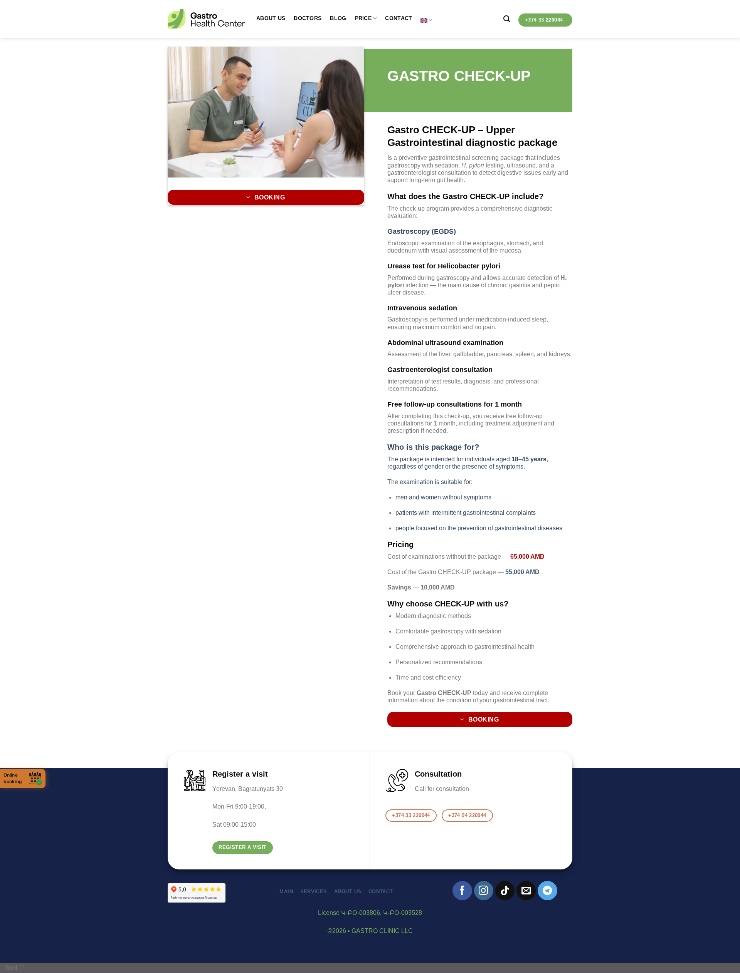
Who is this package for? (433, 447)
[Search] (506, 19)
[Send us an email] (526, 890)
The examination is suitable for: (430, 482)
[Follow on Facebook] (462, 890)
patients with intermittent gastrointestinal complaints (465, 512)
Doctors (307, 18)
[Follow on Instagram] (483, 890)
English (426, 20)
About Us (270, 18)
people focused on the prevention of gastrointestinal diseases (478, 528)
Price (363, 18)
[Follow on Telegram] (547, 890)
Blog (338, 18)
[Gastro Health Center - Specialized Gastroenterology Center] (206, 18)
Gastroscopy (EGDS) (421, 231)
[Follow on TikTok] (505, 890)
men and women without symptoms (443, 497)
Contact (398, 18)
